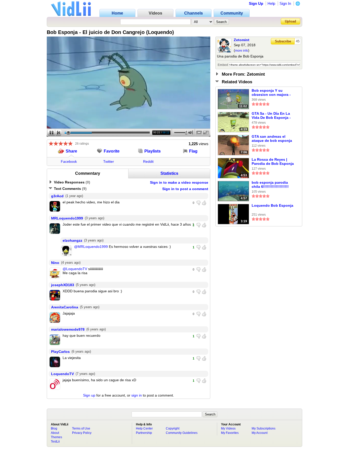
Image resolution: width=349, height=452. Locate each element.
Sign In (285, 3)
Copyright (172, 428)
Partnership (144, 433)
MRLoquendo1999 (67, 218)
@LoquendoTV (75, 269)
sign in (136, 395)
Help (271, 3)
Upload (290, 21)
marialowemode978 (68, 329)
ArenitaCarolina (64, 307)
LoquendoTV (62, 374)
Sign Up (256, 3)
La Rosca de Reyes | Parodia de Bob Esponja (273, 161)
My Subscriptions (263, 428)
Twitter (108, 161)
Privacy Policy (81, 433)
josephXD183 (62, 285)
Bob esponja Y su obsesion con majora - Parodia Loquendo (271, 92)
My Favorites (230, 433)
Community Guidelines (181, 433)
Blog (54, 428)
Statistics (169, 173)
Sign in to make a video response (179, 182)
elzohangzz (72, 240)
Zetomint (241, 40)
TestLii (55, 441)
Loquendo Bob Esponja (272, 205)
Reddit (148, 161)
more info (241, 50)
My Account (259, 433)
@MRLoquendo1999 (91, 247)
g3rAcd (57, 196)
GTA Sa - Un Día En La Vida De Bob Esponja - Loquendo (271, 115)
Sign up (89, 395)
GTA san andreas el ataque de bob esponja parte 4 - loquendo (272, 138)
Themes (56, 437)
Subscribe (283, 41)
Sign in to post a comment (185, 189)
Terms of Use (81, 428)
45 (297, 41)
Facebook (69, 161)
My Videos (228, 428)
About (55, 433)
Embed (223, 65)
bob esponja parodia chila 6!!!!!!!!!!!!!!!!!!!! (270, 184)
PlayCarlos (60, 352)
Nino (55, 263)
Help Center (144, 428)
